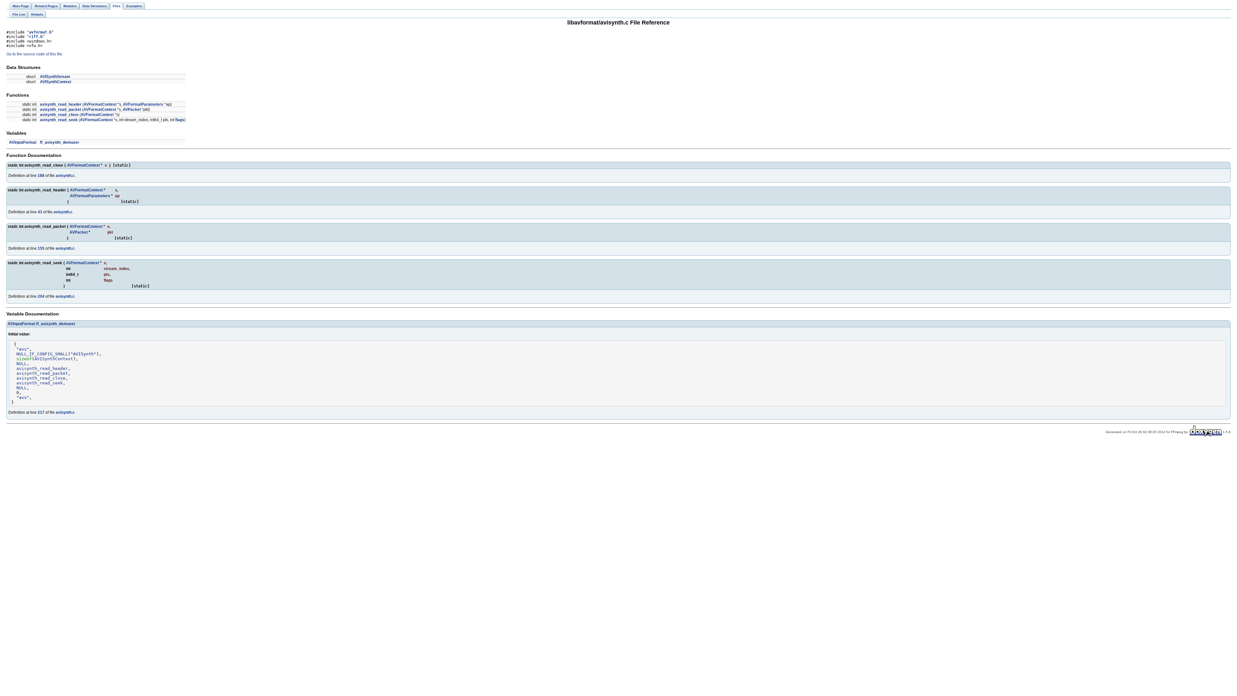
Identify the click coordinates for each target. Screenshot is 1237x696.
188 (41, 175)
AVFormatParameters (143, 104)
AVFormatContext (100, 104)
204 (41, 296)
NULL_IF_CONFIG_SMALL (42, 354)
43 (40, 212)
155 (41, 248)
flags (179, 120)
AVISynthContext (55, 82)
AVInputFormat (22, 142)
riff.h (36, 36)
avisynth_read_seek (59, 120)
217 (41, 412)
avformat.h (40, 32)
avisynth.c (65, 175)
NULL (21, 363)
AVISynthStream (55, 76)
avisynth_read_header (61, 104)
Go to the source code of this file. (34, 54)
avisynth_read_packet (60, 109)
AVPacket (132, 109)
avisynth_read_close (59, 114)
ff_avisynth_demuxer (59, 142)
